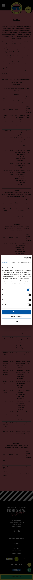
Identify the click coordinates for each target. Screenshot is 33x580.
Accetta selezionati (16, 316)
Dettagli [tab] (13, 262)
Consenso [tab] (5, 262)
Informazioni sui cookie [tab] (24, 262)
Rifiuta (16, 321)
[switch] (29, 295)
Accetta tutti (16, 312)
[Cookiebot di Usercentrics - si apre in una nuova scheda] (24, 258)
